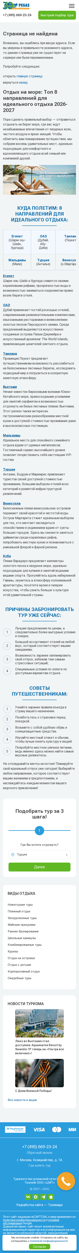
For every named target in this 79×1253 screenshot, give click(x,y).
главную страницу (30, 76)
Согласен (39, 1246)
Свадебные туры (19, 978)
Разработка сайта (29, 1205)
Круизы (13, 951)
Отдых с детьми (19, 965)
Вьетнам (10, 387)
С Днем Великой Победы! (33, 1091)
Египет (17, 236)
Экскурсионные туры (22, 918)
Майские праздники (21, 925)
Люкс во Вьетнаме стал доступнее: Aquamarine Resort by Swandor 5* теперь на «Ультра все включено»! (39, 1047)
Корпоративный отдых (24, 971)
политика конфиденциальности (24, 1220)
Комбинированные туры (25, 945)
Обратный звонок (39, 1153)
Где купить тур (40, 1165)
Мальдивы (17, 260)
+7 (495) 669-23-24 (17, 15)
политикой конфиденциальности (49, 1241)
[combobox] (39, 854)
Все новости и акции (22, 1100)
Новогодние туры (20, 905)
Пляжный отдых (19, 911)
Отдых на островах (21, 958)
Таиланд (71, 236)
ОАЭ (43, 236)
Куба (7, 556)
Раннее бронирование (23, 931)
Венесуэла (11, 503)
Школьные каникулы (22, 938)
